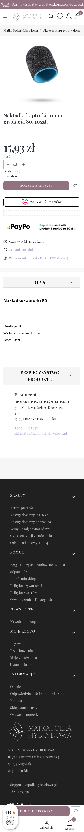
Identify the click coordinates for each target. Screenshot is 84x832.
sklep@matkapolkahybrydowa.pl (40, 433)
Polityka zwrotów (23, 593)
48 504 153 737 (19, 792)
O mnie (15, 687)
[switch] (10, 822)
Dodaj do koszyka (36, 185)
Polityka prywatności (26, 586)
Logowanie (18, 644)
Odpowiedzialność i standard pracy (37, 694)
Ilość (7, 156)
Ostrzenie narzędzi (25, 714)
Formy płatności (22, 508)
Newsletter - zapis (24, 622)
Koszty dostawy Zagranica (30, 522)
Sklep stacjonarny (23, 707)
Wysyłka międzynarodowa (30, 529)
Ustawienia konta (23, 664)
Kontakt (16, 700)
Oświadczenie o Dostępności (31, 599)
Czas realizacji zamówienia (31, 536)
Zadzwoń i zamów (46, 202)
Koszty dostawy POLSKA (29, 515)
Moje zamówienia (23, 658)
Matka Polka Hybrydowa (21, 30)
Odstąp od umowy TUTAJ (29, 543)
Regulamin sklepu (24, 579)
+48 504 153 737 (26, 427)
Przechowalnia (21, 651)
